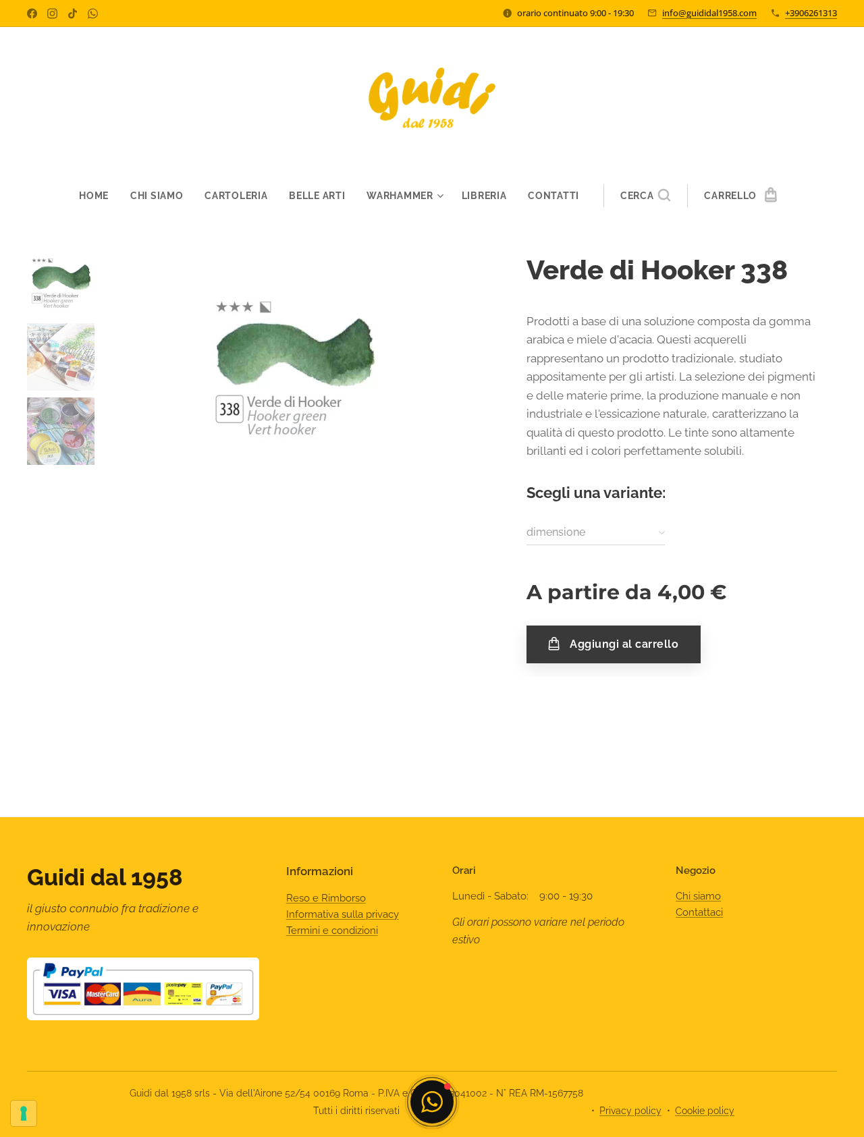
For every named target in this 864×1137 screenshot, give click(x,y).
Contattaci (699, 912)
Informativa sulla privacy (342, 914)
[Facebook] (32, 13)
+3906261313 (811, 13)
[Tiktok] (72, 13)
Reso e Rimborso (326, 898)
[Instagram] (52, 13)
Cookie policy (704, 1110)
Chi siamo (698, 896)
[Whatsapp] (92, 13)
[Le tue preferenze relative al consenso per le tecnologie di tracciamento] (23, 1113)
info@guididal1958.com (709, 13)
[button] (645, 196)
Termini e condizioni (332, 930)
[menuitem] (99, 196)
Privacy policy (630, 1110)
